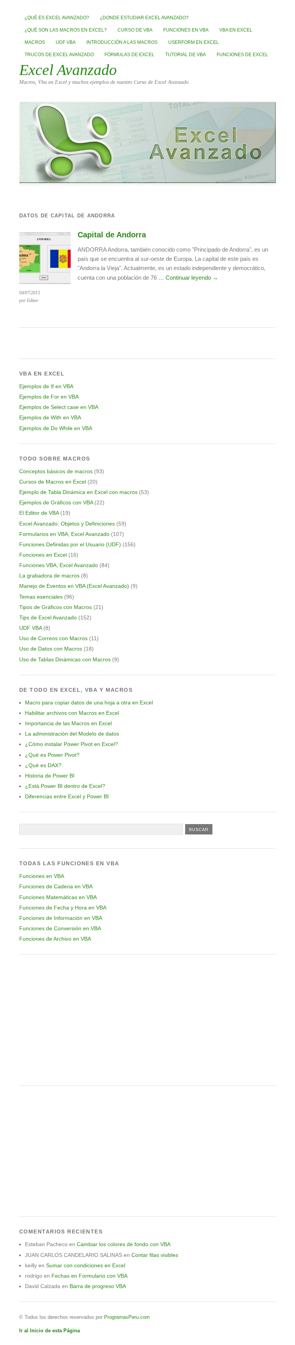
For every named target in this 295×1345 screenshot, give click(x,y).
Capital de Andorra (112, 234)
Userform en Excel (193, 42)
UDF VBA (66, 42)
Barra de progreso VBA (98, 1286)
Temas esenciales (41, 597)
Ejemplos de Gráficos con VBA (56, 502)
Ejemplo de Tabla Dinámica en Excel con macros (78, 492)
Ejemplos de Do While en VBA (55, 428)
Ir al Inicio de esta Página (49, 1330)
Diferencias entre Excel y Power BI (67, 796)
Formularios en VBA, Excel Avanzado (64, 534)
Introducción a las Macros (121, 42)
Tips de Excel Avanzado (48, 617)
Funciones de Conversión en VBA (60, 928)
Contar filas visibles (154, 1255)
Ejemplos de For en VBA (49, 397)
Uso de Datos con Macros (50, 649)
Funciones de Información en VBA (60, 918)
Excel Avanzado (68, 69)
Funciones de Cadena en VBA (56, 886)
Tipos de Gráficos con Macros (55, 607)
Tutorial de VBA (185, 54)
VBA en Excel (235, 30)
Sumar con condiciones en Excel (85, 1265)
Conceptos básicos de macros (56, 471)
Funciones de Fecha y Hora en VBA (62, 907)
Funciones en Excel (43, 555)
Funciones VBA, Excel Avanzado (58, 565)
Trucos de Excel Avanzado (59, 54)
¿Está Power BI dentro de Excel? (65, 786)
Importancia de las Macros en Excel (68, 723)
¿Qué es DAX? (43, 765)
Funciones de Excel (242, 54)
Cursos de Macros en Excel (52, 482)
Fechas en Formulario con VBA (89, 1276)
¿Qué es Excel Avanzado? (57, 17)
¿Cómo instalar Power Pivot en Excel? (71, 744)
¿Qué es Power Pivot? (52, 755)
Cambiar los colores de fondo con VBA (124, 1244)
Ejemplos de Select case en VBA (58, 407)
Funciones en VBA (186, 30)
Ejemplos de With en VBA (50, 417)
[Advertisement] (147, 1020)
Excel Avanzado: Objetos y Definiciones (67, 524)
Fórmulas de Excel (129, 54)
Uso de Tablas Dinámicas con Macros (65, 659)
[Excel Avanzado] (147, 181)
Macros (35, 42)
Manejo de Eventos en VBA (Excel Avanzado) (74, 586)
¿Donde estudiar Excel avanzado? (144, 17)
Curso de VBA (135, 30)
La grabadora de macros (49, 575)
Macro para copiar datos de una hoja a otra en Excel (89, 702)
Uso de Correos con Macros (53, 638)
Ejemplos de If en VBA (46, 386)
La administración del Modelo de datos (72, 734)
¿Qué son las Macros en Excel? (66, 30)
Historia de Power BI (50, 776)
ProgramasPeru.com (127, 1317)
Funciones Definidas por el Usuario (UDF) (70, 544)
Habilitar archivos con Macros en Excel (72, 713)
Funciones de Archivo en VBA (55, 939)
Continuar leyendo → (192, 277)
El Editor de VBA (39, 513)
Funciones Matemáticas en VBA (58, 897)
